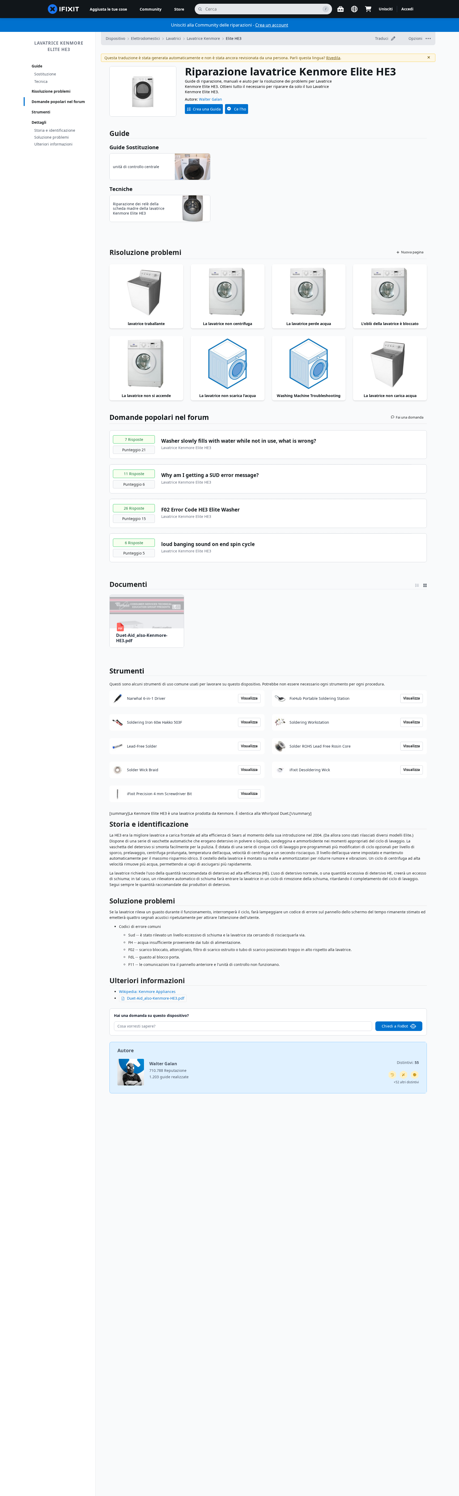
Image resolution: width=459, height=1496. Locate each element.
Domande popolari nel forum (58, 101)
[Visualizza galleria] (425, 584)
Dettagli (39, 122)
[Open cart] (368, 9)
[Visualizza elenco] (417, 584)
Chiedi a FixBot (395, 1026)
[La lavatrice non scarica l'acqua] (228, 363)
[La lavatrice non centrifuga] (228, 291)
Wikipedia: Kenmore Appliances (147, 991)
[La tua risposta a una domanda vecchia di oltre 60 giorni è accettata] (392, 1075)
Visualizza (249, 698)
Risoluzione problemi (51, 91)
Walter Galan (210, 99)
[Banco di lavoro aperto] (340, 9)
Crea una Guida (207, 109)
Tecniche (121, 189)
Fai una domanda (409, 417)
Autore (125, 1050)
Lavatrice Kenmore (203, 38)
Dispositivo (115, 38)
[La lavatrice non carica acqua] (390, 363)
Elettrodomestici (145, 38)
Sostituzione (45, 73)
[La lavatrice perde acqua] (309, 291)
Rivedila (333, 57)
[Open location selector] (354, 9)
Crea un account (271, 25)
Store (179, 9)
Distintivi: (408, 1062)
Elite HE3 (233, 38)
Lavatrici (173, 38)
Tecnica (41, 81)
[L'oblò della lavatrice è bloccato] (390, 291)
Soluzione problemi (51, 137)
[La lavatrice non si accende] (146, 363)
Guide (37, 66)
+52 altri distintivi (406, 1082)
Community (151, 9)
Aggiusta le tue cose (108, 9)
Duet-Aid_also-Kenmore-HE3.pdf (155, 998)
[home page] (63, 9)
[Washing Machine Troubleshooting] (309, 363)
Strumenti (41, 111)
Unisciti (386, 8)
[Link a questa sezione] (106, 825)
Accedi (407, 8)
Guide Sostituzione (134, 147)
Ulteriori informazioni (53, 144)
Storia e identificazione (54, 130)
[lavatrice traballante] (146, 291)
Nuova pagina (412, 252)
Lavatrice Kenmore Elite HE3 (58, 46)
